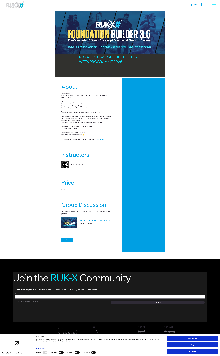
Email (17, 293)
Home (60, 327)
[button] (201, 4)
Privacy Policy (96, 333)
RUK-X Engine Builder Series (67, 333)
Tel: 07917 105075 (170, 333)
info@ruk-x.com (169, 331)
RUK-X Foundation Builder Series (69, 331)
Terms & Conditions (98, 331)
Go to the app (99, 139)
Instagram (141, 333)
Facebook (141, 331)
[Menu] (214, 4)
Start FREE (61, 329)
